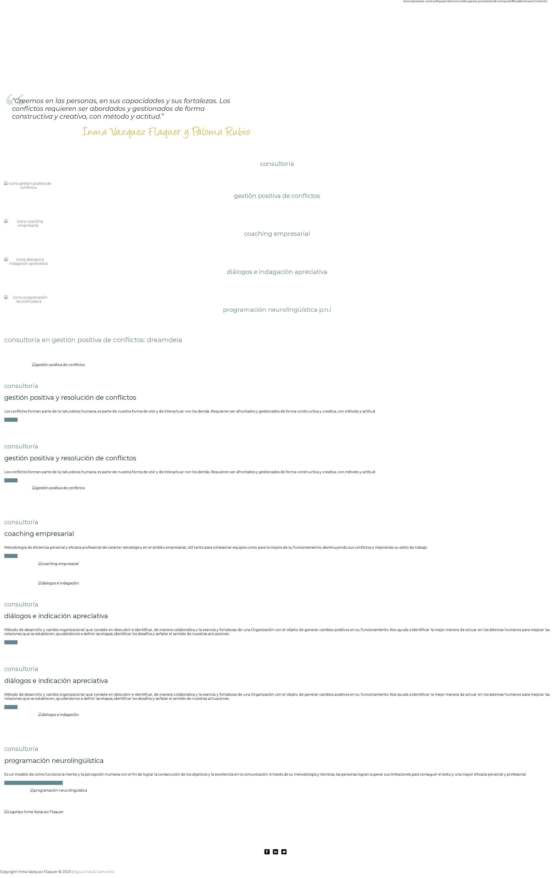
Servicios (455, 1)
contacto (374, 825)
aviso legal (280, 837)
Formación (503, 1)
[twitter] (284, 852)
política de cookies (315, 837)
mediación (276, 825)
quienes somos (199, 825)
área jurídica (249, 825)
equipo (224, 825)
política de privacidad (243, 837)
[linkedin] (275, 852)
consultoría (303, 825)
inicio (175, 825)
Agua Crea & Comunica (94, 872)
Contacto (540, 1)
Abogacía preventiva (478, 1)
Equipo (442, 1)
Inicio (407, 1)
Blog (515, 1)
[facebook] (267, 852)
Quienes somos (424, 1)
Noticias (525, 1)
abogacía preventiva (340, 825)
